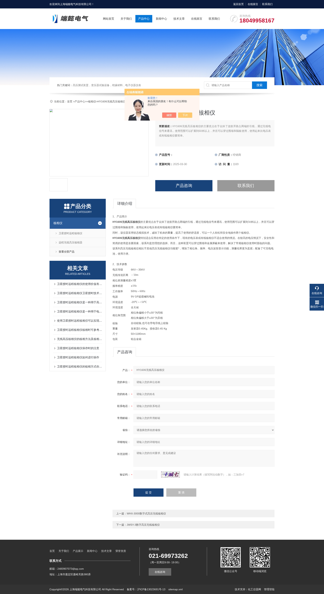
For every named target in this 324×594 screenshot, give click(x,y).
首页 (70, 101)
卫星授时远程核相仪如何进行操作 (78, 357)
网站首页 (108, 18)
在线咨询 (160, 571)
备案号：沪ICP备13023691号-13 (146, 589)
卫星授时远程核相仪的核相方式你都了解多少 (79, 366)
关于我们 (126, 18)
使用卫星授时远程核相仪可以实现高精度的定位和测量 (79, 320)
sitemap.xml (175, 589)
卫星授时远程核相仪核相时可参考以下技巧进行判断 (79, 329)
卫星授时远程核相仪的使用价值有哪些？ (79, 283)
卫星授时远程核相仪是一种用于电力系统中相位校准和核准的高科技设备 (79, 311)
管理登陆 (269, 589)
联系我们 (267, 4)
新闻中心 (161, 18)
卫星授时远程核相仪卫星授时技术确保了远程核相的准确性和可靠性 (79, 293)
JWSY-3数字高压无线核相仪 (143, 524)
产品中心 (143, 18)
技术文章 (179, 18)
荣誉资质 (121, 550)
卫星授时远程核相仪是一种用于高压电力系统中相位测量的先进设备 (79, 302)
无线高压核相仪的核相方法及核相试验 (79, 339)
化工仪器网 (254, 589)
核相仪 (92, 101)
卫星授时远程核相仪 (70, 233)
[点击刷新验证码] (170, 474)
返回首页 (238, 4)
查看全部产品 (66, 251)
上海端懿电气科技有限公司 (76, 4)
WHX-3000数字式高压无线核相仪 (146, 513)
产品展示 (78, 550)
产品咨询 (184, 185)
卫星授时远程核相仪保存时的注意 (78, 348)
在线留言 (253, 4)
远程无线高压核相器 (70, 242)
